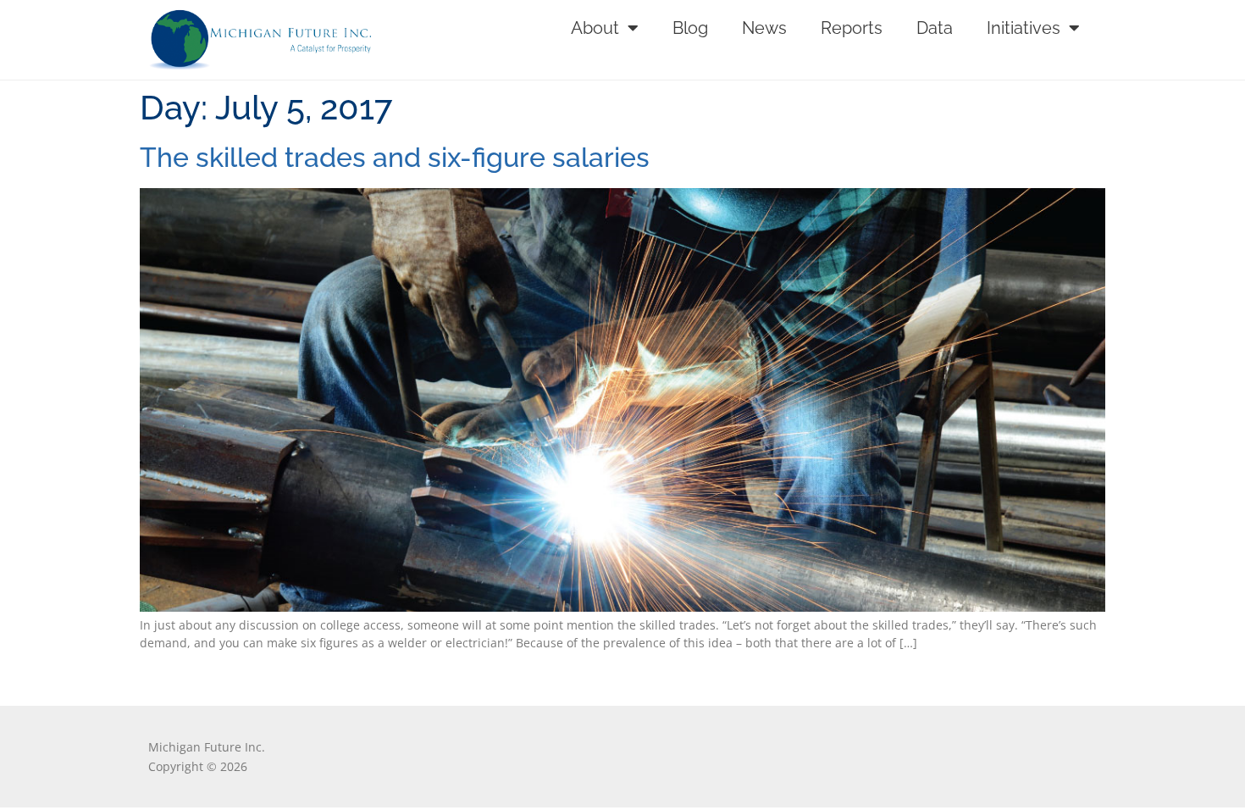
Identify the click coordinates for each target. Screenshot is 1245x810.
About (595, 28)
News (764, 28)
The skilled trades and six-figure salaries (395, 157)
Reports (852, 28)
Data (934, 28)
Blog (690, 28)
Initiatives (1023, 28)
